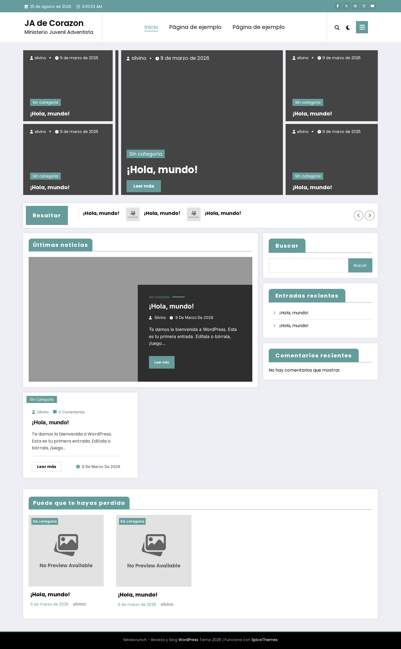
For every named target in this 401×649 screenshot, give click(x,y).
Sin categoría (45, 102)
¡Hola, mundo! (50, 113)
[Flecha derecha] (370, 215)
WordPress (188, 639)
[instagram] (364, 6)
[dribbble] (355, 6)
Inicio (151, 27)
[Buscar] (337, 27)
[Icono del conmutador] (362, 27)
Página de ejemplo (195, 27)
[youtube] (372, 6)
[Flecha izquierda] (358, 215)
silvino (40, 58)
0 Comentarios (72, 412)
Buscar (287, 246)
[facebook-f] (337, 6)
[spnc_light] (348, 27)
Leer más (138, 186)
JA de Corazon (54, 23)
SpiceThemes (265, 639)
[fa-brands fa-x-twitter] (346, 6)
